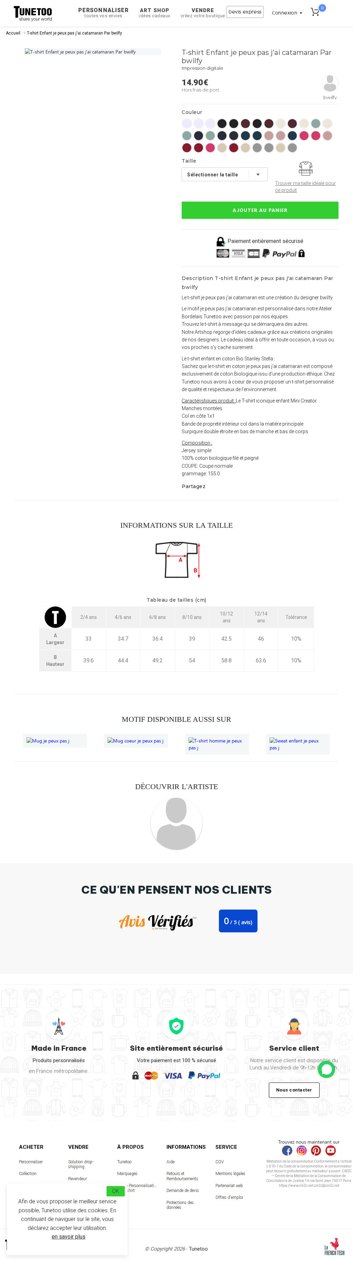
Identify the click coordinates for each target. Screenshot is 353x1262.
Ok (115, 1191)
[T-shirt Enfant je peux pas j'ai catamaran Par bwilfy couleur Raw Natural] (222, 148)
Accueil (13, 33)
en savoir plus (68, 1236)
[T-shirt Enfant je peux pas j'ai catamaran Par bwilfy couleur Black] (222, 123)
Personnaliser (103, 12)
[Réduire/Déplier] (326, 1069)
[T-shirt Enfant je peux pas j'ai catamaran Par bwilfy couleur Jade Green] (316, 123)
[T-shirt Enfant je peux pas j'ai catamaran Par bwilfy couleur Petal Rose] (269, 135)
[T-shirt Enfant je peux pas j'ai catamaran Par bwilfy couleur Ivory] (280, 123)
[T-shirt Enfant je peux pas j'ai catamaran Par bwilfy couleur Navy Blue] (198, 135)
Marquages (127, 1173)
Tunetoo (124, 1161)
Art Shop (154, 12)
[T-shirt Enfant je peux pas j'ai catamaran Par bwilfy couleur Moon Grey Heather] (257, 148)
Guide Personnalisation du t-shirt (137, 1188)
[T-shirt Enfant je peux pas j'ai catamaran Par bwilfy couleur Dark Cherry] (245, 123)
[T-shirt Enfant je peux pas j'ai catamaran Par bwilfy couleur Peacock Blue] (245, 135)
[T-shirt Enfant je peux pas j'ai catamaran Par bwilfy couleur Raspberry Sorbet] (304, 135)
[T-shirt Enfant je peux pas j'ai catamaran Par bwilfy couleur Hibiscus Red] (187, 148)
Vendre (203, 12)
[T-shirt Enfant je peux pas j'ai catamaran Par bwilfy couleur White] (187, 123)
